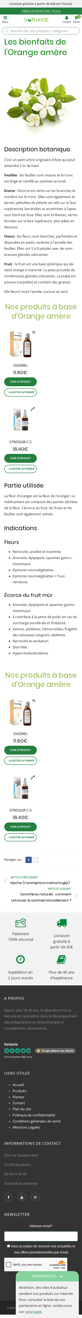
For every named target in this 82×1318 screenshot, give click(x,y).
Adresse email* (41, 1226)
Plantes (18, 1097)
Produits (19, 1091)
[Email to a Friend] (35, 860)
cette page (33, 1311)
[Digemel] (20, 344)
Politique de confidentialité (34, 1115)
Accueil (18, 1085)
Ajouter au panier (21, 392)
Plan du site (22, 1109)
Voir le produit (20, 381)
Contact (19, 1103)
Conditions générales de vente (37, 1121)
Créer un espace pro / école (41, 11)
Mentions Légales (26, 1127)
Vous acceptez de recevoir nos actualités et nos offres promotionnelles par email (42, 1249)
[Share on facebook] (28, 860)
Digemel (20, 365)
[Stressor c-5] (20, 421)
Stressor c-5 (20, 442)
